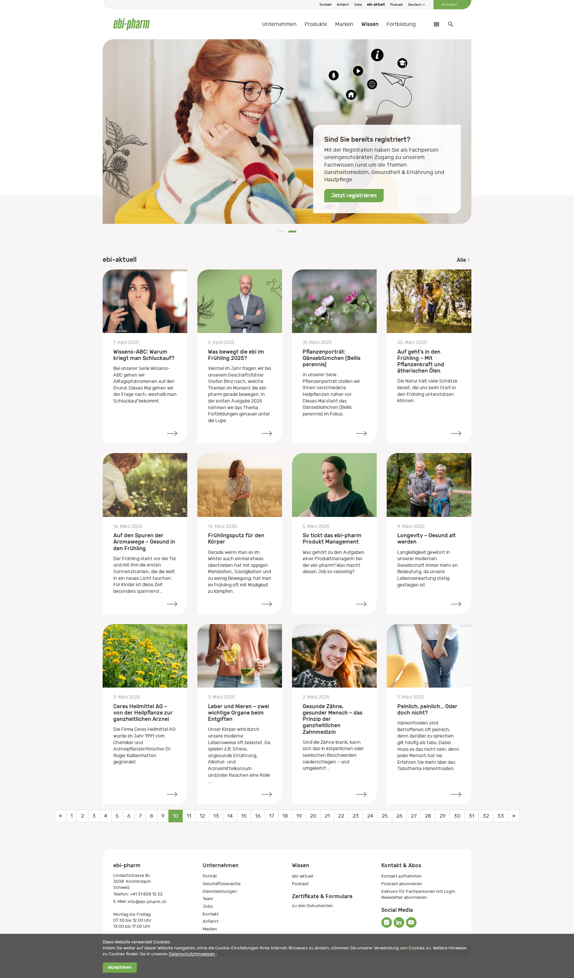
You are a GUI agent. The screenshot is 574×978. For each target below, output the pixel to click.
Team (208, 898)
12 (202, 816)
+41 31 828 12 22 (146, 894)
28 (428, 816)
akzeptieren (120, 967)
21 (327, 816)
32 (486, 816)
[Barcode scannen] (433, 24)
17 (271, 816)
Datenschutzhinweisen (192, 953)
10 (175, 816)
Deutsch (415, 5)
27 (414, 816)
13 (216, 816)
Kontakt (326, 5)
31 (471, 816)
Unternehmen (279, 24)
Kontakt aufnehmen (401, 876)
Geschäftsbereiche (221, 883)
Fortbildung (401, 24)
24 (370, 816)
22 (341, 816)
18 (285, 816)
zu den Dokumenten (312, 905)
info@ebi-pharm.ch (147, 901)
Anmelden (449, 5)
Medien (210, 928)
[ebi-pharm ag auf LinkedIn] (399, 922)
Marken (344, 24)
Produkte (316, 24)
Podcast (396, 5)
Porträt (210, 876)
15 (244, 816)
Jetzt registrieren (354, 195)
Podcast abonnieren (401, 883)
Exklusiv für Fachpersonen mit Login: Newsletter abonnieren (418, 894)
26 (399, 816)
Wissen (370, 24)
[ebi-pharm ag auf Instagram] (386, 922)
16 (258, 816)
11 (189, 816)
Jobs (358, 5)
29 (442, 816)
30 (457, 816)
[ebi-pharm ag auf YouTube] (411, 922)
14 (230, 816)
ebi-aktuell (376, 5)
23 (355, 816)
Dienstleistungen (220, 891)
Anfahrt (343, 5)
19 (299, 816)
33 (500, 816)
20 (313, 816)
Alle (461, 260)
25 (385, 816)
